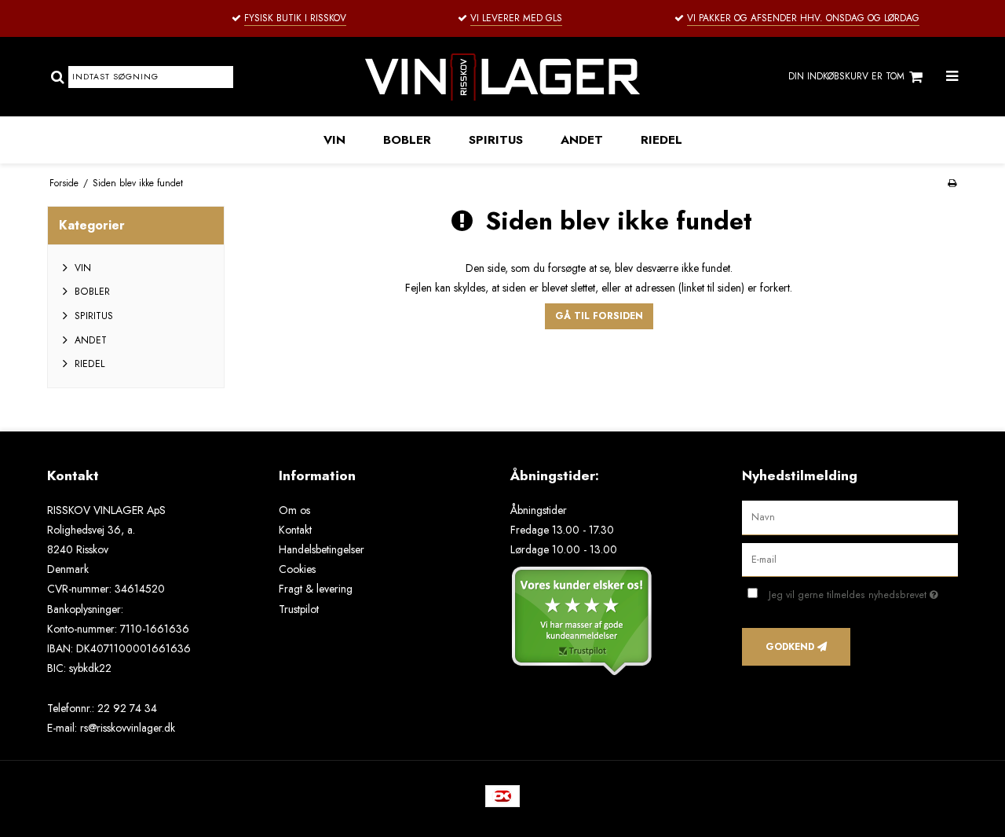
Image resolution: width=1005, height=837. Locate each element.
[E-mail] (850, 559)
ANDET (582, 140)
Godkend (790, 647)
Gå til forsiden (599, 316)
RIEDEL (661, 140)
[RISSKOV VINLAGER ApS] (502, 77)
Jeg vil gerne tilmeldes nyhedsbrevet (863, 592)
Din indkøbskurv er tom (846, 76)
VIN (334, 140)
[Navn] (850, 516)
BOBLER (407, 140)
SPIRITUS (496, 140)
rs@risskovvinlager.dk (127, 728)
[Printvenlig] (952, 182)
